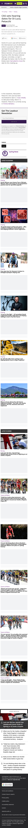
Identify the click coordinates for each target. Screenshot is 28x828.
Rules (10, 11)
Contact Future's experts (8, 794)
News (3, 25)
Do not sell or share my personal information (13, 814)
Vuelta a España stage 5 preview (18, 7)
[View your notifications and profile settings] (15, 3)
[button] (26, 3)
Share (5, 38)
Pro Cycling (4, 11)
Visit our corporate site (14, 779)
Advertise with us (6, 811)
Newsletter (23, 38)
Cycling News (11, 25)
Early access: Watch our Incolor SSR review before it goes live (13, 758)
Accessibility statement (8, 804)
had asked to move (16, 61)
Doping (15, 11)
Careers (4, 808)
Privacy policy (5, 797)
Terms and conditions (7, 791)
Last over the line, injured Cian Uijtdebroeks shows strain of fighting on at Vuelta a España (13, 724)
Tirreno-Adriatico (8, 104)
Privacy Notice (22, 127)
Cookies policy (5, 801)
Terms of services (20, 126)
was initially (22, 98)
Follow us (15, 38)
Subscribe (19, 3)
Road (3, 146)
